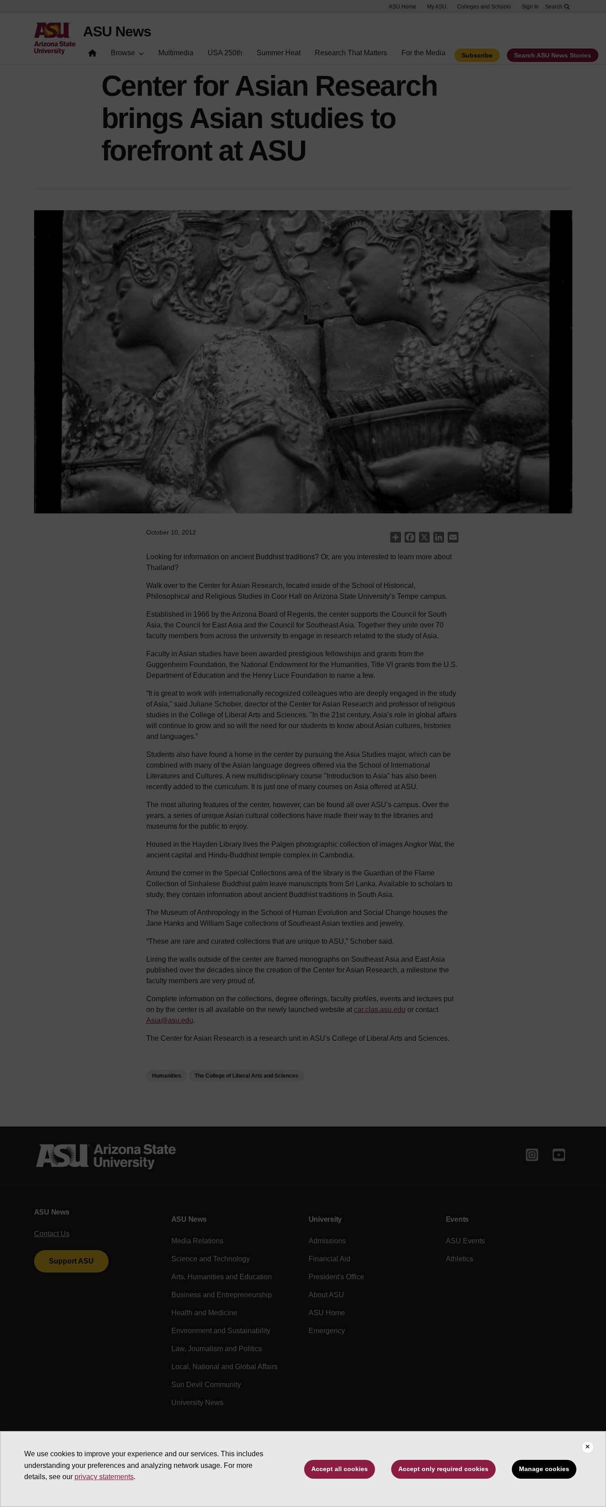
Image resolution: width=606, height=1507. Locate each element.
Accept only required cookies (443, 1468)
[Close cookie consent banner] (587, 1447)
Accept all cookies (339, 1468)
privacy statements (104, 1476)
